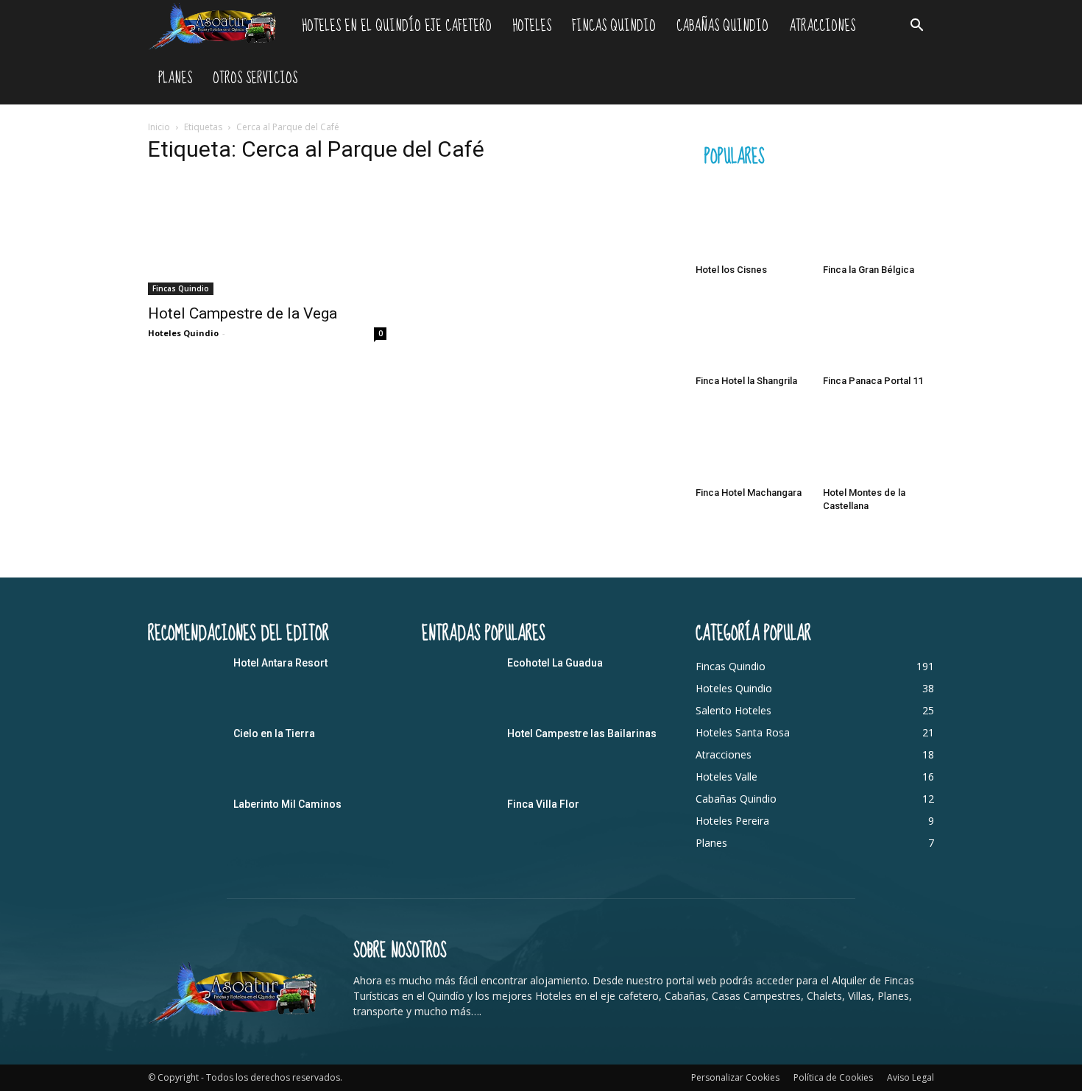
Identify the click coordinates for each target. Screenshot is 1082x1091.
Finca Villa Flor (543, 804)
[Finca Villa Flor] (458, 822)
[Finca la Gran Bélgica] (879, 220)
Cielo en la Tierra (274, 733)
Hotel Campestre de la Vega (242, 313)
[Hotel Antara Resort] (185, 681)
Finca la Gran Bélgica (868, 269)
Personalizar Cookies (735, 1077)
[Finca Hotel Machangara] (751, 442)
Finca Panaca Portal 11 (873, 380)
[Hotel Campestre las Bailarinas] (458, 752)
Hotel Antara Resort (280, 663)
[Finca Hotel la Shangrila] (751, 331)
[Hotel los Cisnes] (751, 220)
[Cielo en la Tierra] (185, 752)
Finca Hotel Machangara (749, 492)
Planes (175, 78)
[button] (916, 27)
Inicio (159, 127)
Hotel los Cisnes (731, 269)
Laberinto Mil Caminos (287, 804)
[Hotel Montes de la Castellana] (879, 442)
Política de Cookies (833, 1077)
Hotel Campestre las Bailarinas (582, 733)
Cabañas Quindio (722, 26)
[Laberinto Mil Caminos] (185, 822)
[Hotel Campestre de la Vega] (267, 236)
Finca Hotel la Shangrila (746, 380)
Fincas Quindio (614, 26)
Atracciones (822, 26)
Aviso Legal (910, 1077)
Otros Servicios (255, 78)
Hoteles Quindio (183, 332)
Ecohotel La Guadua (555, 663)
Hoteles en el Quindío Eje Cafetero (397, 26)
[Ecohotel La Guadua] (458, 681)
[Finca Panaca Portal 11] (879, 331)
